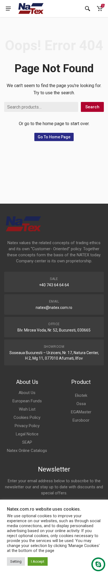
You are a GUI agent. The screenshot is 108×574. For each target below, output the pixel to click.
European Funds (27, 400)
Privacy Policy (27, 425)
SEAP (27, 442)
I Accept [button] (37, 561)
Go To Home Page (54, 137)
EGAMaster (81, 411)
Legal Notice (27, 434)
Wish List (27, 409)
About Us (27, 392)
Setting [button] (16, 561)
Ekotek (81, 395)
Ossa (81, 403)
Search (92, 106)
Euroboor (81, 420)
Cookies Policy (27, 417)
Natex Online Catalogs (27, 450)
